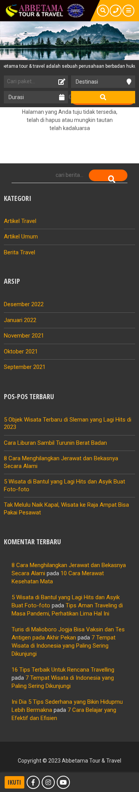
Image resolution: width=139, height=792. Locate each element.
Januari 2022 (20, 320)
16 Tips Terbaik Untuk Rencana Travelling (63, 669)
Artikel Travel (20, 221)
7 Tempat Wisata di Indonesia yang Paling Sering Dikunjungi (63, 645)
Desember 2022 (24, 304)
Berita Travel (19, 252)
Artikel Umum (21, 236)
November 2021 (24, 335)
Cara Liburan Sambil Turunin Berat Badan (55, 442)
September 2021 (25, 366)
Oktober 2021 (21, 351)
